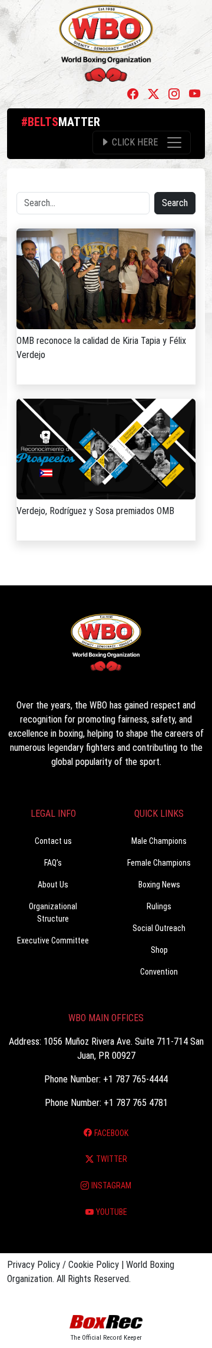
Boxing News (159, 884)
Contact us (53, 841)
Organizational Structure (53, 912)
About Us (53, 884)
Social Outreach (159, 928)
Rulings (159, 906)
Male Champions (159, 841)
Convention (159, 971)
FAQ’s (53, 862)
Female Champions (159, 862)
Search (175, 202)
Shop (159, 950)
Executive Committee (53, 940)
